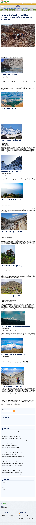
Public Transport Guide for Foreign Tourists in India (9, 434)
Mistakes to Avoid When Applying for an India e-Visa (9, 443)
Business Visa (12, 515)
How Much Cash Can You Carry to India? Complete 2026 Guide (11, 461)
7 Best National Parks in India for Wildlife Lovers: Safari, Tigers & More (12, 431)
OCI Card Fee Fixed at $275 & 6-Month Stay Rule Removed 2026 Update (12, 474)
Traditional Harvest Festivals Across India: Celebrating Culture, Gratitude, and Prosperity (14, 440)
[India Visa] (5, 1)
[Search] (14, 411)
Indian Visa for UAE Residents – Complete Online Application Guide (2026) (12, 463)
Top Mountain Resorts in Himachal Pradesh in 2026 (9, 454)
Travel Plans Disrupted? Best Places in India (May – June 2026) (11, 470)
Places (2, 491)
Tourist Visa (3, 515)
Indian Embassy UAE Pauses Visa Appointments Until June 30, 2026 (11, 438)
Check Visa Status (5, 423)
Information (3, 489)
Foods (2, 485)
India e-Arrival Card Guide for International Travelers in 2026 (10, 449)
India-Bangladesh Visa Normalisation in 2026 (8, 468)
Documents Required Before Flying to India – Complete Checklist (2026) (12, 465)
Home (2, 8)
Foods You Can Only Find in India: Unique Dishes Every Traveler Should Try (12, 452)
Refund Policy (21, 518)
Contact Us (21, 515)
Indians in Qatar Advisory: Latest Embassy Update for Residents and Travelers (13, 456)
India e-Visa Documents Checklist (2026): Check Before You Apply (11, 436)
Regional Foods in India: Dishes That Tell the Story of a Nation (10, 447)
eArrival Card (3, 482)
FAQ (27, 515)
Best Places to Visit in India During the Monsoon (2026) (9, 458)
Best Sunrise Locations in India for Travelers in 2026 (9, 445)
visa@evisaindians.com (4, 507)
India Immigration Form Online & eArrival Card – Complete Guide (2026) (12, 472)
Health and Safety (30, 518)
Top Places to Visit (4, 494)
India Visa (3, 487)
